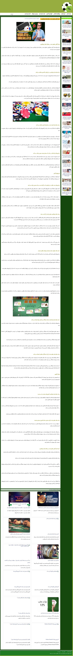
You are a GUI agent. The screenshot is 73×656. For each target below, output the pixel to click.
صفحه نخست (69, 651)
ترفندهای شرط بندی (52, 489)
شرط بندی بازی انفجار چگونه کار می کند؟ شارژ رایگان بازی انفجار (67, 117)
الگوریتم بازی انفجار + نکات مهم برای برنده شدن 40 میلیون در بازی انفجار (66, 62)
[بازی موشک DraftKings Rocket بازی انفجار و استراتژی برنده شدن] (67, 85)
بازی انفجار (63, 13)
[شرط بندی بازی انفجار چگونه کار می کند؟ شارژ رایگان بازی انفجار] (67, 113)
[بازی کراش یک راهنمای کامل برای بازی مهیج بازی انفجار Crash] (67, 170)
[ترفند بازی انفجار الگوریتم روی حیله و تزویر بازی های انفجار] (67, 189)
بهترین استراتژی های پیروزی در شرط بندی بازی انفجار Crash (66, 127)
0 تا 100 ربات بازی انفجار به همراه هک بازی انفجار (66, 44)
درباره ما (59, 651)
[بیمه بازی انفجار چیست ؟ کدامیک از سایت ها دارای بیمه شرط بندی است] (67, 141)
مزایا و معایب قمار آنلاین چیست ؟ (24, 613)
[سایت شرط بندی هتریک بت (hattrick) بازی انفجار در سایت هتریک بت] (67, 76)
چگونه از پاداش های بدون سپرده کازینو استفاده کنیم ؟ (20, 639)
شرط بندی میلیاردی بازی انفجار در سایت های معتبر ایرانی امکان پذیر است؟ (66, 184)
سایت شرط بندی (42, 13)
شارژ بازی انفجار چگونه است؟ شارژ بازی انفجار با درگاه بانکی (66, 35)
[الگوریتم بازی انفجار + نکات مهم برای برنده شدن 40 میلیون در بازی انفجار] (67, 58)
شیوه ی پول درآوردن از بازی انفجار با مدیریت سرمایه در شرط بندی (67, 165)
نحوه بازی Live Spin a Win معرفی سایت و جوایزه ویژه (66, 52)
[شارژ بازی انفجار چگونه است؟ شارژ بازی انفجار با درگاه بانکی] (67, 31)
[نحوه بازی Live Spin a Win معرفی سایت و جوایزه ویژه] (67, 48)
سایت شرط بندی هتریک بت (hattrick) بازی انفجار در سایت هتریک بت (67, 80)
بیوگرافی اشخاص (57, 13)
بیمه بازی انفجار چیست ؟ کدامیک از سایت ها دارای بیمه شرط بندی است (67, 146)
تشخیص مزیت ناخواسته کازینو (53, 560)
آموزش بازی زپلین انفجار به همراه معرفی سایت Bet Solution (66, 99)
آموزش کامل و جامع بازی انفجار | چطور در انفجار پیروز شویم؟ (66, 108)
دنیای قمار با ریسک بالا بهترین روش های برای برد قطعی (20, 533)
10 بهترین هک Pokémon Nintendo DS (52, 639)
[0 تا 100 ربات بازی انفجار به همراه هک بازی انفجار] (67, 40)
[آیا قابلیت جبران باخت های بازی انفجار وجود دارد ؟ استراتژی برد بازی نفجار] (67, 151)
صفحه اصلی (69, 13)
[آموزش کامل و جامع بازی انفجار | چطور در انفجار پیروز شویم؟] (67, 104)
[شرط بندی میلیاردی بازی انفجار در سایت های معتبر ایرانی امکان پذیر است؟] (67, 179)
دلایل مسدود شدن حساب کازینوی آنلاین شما (22, 586)
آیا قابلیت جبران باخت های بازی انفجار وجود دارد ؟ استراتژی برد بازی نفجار (66, 156)
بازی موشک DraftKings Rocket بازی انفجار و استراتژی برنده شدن (67, 90)
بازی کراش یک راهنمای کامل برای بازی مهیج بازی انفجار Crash (66, 174)
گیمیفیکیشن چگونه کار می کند (53, 586)
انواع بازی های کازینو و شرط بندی (30, 18)
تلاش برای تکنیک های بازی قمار (53, 533)
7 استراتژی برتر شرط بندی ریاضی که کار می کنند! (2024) (48, 507)
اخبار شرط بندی (27, 13)
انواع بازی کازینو (49, 13)
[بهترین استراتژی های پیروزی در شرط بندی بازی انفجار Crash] (67, 123)
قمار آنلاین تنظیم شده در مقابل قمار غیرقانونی (50, 18)
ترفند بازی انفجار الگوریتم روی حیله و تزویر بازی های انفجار (66, 193)
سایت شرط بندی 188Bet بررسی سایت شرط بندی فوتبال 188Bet (66, 71)
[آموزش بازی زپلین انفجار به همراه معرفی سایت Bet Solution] (67, 95)
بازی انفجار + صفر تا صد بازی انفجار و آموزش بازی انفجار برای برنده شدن (66, 26)
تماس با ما (63, 651)
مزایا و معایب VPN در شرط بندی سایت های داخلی (50, 613)
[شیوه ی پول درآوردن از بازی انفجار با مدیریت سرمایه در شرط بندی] (67, 161)
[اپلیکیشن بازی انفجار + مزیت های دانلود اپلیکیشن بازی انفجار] (67, 132)
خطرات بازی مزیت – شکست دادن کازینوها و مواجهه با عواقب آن (18, 507)
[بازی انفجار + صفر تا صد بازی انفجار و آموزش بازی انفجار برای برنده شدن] (67, 21)
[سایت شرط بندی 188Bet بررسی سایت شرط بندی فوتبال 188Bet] (67, 67)
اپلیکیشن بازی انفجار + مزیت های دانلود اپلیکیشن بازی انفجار (66, 136)
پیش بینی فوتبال (35, 13)
